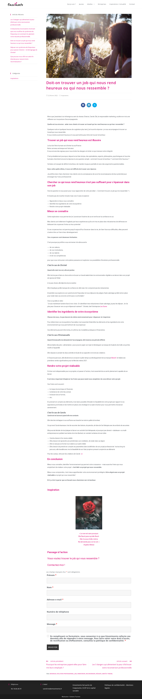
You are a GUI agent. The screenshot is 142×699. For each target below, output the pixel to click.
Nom (50, 587)
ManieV (113, 358)
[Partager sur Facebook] (83, 105)
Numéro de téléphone (58, 611)
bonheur (53, 673)
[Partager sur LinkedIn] (89, 105)
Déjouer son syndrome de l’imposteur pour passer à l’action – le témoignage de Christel (23, 49)
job (75, 673)
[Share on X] (94, 105)
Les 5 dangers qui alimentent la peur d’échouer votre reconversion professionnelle (22, 22)
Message (52, 624)
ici (82, 454)
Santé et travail (107, 673)
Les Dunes (103, 306)
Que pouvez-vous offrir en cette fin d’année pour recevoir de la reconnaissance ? (22, 59)
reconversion (90, 673)
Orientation (81, 673)
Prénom (51, 575)
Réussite (98, 673)
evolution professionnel (65, 673)
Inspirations (64, 95)
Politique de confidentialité (115, 685)
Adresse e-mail (55, 599)
